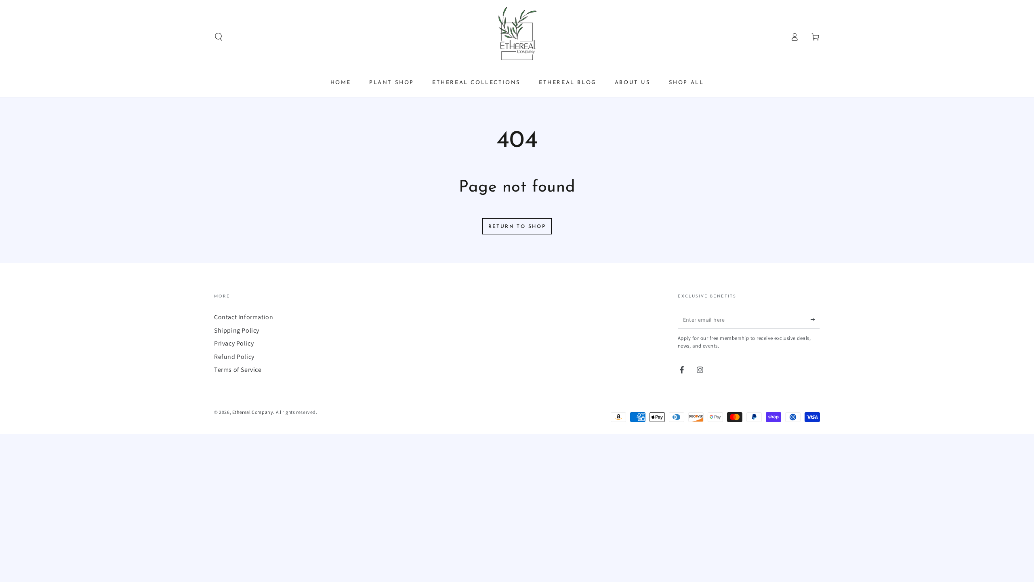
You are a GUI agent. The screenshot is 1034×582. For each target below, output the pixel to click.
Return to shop (517, 226)
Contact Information (243, 317)
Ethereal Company (252, 412)
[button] (218, 37)
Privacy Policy (234, 343)
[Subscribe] (815, 319)
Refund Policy (234, 356)
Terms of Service (238, 369)
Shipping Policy (236, 330)
